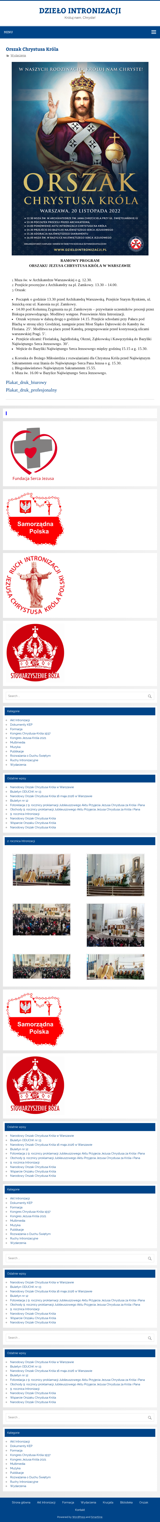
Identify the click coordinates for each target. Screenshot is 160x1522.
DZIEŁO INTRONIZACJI (80, 10)
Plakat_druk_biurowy (26, 382)
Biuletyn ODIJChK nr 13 (25, 791)
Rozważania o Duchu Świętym (30, 755)
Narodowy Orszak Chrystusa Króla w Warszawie (42, 787)
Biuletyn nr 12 (19, 800)
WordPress (78, 1517)
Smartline (96, 1517)
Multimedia (17, 742)
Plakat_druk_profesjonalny (31, 390)
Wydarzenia (18, 55)
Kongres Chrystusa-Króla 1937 (30, 733)
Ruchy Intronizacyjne (24, 760)
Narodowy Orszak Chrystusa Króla (33, 818)
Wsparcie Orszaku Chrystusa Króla (33, 823)
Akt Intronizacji (20, 720)
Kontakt (80, 1510)
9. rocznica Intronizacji (24, 814)
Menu (8, 32)
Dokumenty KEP (21, 724)
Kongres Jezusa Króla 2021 (28, 738)
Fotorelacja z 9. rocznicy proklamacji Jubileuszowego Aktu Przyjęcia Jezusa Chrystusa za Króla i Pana (77, 805)
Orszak (143, 1502)
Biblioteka (126, 1502)
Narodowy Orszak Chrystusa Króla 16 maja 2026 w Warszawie (51, 796)
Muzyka (15, 747)
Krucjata (108, 1502)
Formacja (16, 729)
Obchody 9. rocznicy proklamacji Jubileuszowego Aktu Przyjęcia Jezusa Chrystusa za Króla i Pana (75, 809)
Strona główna (21, 1502)
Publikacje (17, 751)
